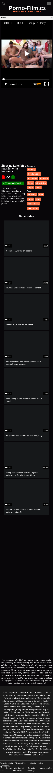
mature (13, 704)
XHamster (7, 738)
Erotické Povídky (31, 769)
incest (34, 715)
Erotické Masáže (13, 752)
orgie (30, 199)
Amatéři (22, 692)
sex (21, 740)
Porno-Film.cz (27, 9)
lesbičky (6, 721)
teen (41, 195)
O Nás (2, 769)
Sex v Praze (38, 755)
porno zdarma (34, 695)
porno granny (15, 709)
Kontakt (9, 768)
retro (31, 738)
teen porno (33, 208)
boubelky (12, 718)
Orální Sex (41, 183)
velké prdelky (11, 746)
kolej (38, 199)
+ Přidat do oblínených (13, 183)
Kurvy (30, 183)
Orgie (30, 187)
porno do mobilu (35, 701)
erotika (15, 698)
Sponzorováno (45, 768)
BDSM (45, 706)
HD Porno (32, 178)
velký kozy (28, 743)
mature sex (38, 726)
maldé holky (33, 204)
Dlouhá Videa (34, 174)
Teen (38, 187)
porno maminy (39, 709)
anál (40, 746)
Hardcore (44, 178)
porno (5, 695)
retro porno (43, 704)
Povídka (38, 692)
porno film (26, 723)
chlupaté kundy (25, 706)
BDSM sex (29, 712)
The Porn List (24, 749)
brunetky (32, 195)
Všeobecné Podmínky (18, 769)
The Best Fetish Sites (41, 749)
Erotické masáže (23, 755)
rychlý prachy (10, 715)
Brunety (31, 169)
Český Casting (38, 729)
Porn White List (9, 749)
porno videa (26, 735)
